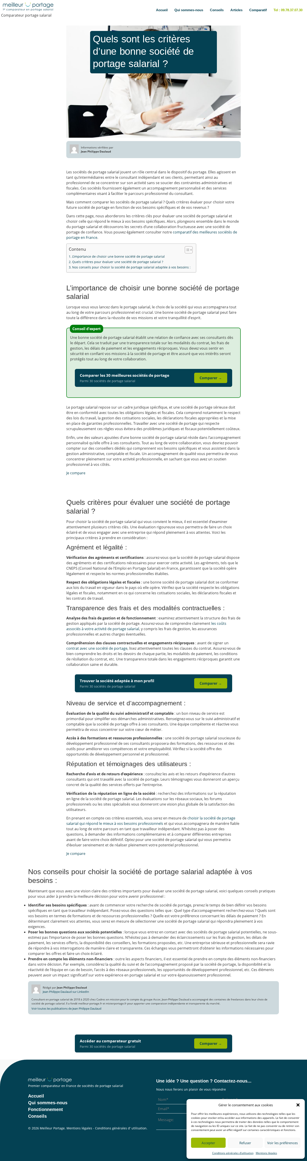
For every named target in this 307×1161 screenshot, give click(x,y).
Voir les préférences (282, 1143)
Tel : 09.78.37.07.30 (288, 10)
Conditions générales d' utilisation (121, 1128)
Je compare (75, 472)
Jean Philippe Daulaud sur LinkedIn (66, 992)
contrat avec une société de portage (96, 648)
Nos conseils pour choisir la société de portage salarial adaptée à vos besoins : (131, 267)
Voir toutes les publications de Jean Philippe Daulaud (66, 1008)
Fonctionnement (45, 1109)
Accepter (208, 1143)
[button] (298, 1105)
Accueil (162, 10)
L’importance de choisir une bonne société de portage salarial (118, 256)
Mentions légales (266, 1153)
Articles (236, 10)
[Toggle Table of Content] (186, 250)
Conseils (217, 10)
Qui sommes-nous (188, 10)
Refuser (245, 1143)
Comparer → (211, 377)
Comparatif (258, 10)
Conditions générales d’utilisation (233, 1153)
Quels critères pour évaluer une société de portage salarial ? (117, 262)
